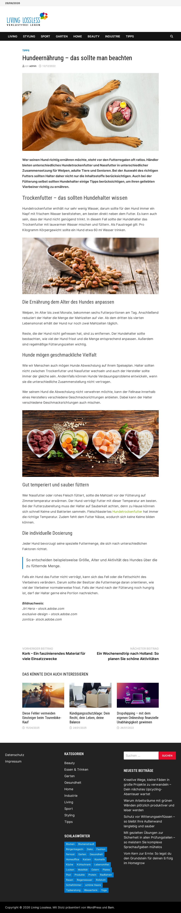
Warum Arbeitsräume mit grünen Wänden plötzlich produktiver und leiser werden (149, 805)
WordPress (94, 907)
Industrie (112, 36)
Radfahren (106, 874)
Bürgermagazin (74, 849)
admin (32, 65)
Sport (45, 36)
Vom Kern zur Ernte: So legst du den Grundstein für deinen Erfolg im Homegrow (148, 858)
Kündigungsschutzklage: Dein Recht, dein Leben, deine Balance (89, 717)
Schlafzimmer (73, 885)
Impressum (13, 761)
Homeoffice (72, 859)
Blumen (70, 844)
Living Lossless (41, 907)
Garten (62, 36)
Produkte (80, 874)
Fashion (101, 849)
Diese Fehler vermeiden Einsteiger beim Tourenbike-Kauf (41, 717)
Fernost (70, 854)
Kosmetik (100, 859)
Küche (69, 864)
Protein (92, 874)
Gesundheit (72, 782)
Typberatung (73, 890)
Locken (70, 869)
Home (77, 36)
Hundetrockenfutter (127, 511)
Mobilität (83, 869)
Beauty (94, 36)
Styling (29, 36)
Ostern (95, 869)
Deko (90, 849)
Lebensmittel (101, 864)
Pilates (106, 869)
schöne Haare (93, 885)
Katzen (87, 859)
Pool (68, 874)
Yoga (104, 890)
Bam (111, 907)
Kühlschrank (84, 864)
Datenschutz (14, 755)
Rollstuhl (101, 879)
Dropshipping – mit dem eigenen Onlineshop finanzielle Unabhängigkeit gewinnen (138, 717)
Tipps (130, 36)
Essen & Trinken (76, 769)
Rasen (69, 879)
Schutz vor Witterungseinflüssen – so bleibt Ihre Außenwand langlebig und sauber (149, 821)
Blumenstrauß (86, 844)
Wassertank (90, 890)
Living (12, 36)
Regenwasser (84, 879)
